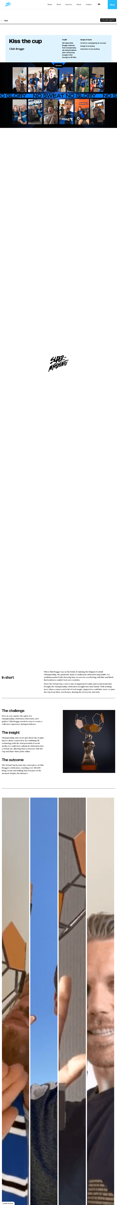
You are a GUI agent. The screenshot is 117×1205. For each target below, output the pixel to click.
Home (50, 4)
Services (68, 4)
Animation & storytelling (90, 49)
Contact (89, 4)
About (79, 4)
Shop (112, 4)
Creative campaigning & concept (93, 43)
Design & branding (87, 46)
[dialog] (8, 1203)
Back (6, 21)
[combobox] (99, 4)
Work (59, 4)
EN (99, 4)
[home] (8, 4)
